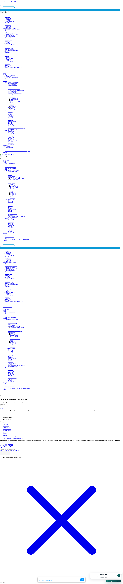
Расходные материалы (7, 53)
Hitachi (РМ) (7, 57)
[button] (105, 576)
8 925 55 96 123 (6, 445)
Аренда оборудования (10, 75)
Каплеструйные (8, 40)
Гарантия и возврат (9, 148)
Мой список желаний (7, 2)
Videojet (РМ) (8, 65)
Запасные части (6, 14)
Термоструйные (11, 107)
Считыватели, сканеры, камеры (12, 34)
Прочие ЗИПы (8, 27)
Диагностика (8, 76)
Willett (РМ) (7, 66)
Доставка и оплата (9, 147)
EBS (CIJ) (7, 42)
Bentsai (6, 51)
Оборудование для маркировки (9, 28)
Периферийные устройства (11, 32)
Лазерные (10, 86)
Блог (4, 432)
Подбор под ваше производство (12, 77)
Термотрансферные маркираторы (12, 37)
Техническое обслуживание (11, 79)
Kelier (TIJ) (7, 52)
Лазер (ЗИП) (8, 26)
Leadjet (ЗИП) (8, 19)
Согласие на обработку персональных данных (13, 438)
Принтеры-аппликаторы (10, 36)
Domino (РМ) (8, 54)
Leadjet (6, 45)
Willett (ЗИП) (8, 25)
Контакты (5, 152)
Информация (5, 145)
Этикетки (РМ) (11, 115)
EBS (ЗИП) (7, 17)
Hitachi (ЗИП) (8, 18)
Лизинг (4, 73)
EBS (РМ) (7, 56)
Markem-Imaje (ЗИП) (9, 21)
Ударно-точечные (11, 87)
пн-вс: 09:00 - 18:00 (110, 4)
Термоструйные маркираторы (11, 50)
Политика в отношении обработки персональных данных (17, 151)
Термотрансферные (12, 84)
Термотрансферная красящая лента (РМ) (14, 67)
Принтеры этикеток (9, 35)
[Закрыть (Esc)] (4, 582)
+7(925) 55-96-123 (101, 4)
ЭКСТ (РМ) (10, 112)
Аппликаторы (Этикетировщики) (12, 29)
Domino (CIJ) (8, 41)
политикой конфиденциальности (47, 580)
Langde (11, 96)
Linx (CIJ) (7, 46)
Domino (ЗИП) (8, 15)
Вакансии (7, 149)
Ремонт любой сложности (10, 78)
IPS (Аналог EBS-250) (10, 44)
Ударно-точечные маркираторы (12, 38)
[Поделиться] (3, 582)
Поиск (1, 7)
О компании (8, 146)
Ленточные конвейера (10, 30)
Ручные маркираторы (12, 83)
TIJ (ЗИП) (7, 22)
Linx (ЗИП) (7, 20)
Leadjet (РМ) (8, 59)
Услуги (4, 74)
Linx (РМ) (7, 60)
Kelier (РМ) (7, 64)
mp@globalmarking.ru (119, 4)
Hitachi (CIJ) (7, 43)
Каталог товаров (6, 427)
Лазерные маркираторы (10, 33)
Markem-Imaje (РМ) (9, 61)
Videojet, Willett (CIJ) (9, 49)
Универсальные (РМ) (12, 129)
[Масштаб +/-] (0, 582)
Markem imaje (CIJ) (9, 48)
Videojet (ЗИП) (8, 23)
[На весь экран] (1, 582)
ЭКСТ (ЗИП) (10, 132)
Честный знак (6, 71)
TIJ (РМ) (7, 62)
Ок (82, 579)
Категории (5, 81)
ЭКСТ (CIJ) (12, 97)
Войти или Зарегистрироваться (9, 1)
